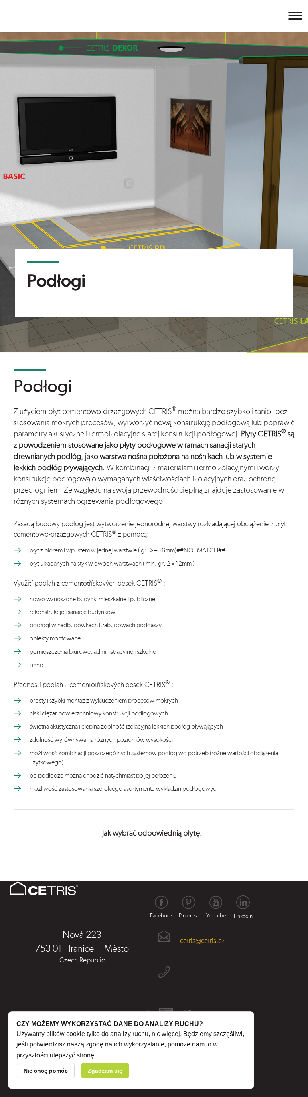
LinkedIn (243, 902)
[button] (295, 15)
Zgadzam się (105, 1070)
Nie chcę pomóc (46, 1070)
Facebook (161, 902)
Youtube (215, 902)
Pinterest (188, 902)
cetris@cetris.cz (202, 941)
